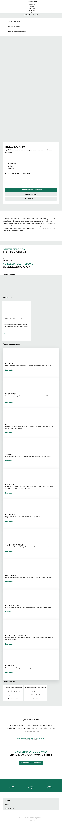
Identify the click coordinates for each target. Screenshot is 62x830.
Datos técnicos (31, 194)
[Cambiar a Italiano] (31, 10)
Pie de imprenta (31, 820)
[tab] (7, 260)
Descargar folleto (31, 198)
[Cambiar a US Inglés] (31, 12)
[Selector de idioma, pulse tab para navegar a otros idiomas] (31, 1)
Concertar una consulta (32, 190)
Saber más (7, 334)
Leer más (9, 370)
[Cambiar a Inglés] (31, 6)
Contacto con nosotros (31, 763)
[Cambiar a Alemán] (31, 4)
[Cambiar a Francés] (31, 8)
